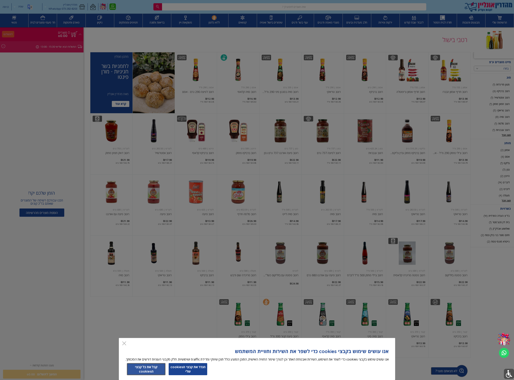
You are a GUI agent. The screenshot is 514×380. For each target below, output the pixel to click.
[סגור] (124, 343)
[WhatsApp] (504, 353)
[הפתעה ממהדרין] (503, 339)
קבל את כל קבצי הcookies (146, 369)
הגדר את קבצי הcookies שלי (188, 369)
